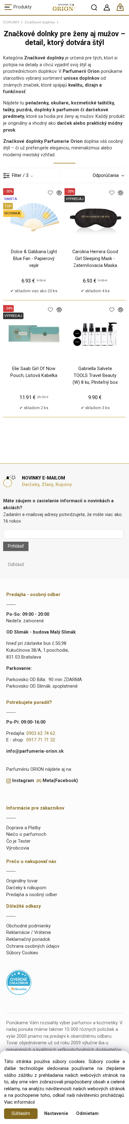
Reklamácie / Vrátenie (28, 932)
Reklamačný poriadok (28, 939)
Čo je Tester (18, 841)
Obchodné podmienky (28, 926)
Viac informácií (19, 1102)
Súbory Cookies (22, 953)
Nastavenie (56, 1113)
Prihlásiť (16, 546)
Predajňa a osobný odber (31, 894)
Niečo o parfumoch (26, 834)
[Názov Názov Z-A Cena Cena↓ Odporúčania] (107, 175)
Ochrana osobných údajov (32, 946)
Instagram (23, 780)
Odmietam (87, 1113)
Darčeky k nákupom (26, 888)
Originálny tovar (22, 881)
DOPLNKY (11, 22)
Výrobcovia (17, 848)
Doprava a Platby (23, 827)
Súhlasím (21, 1113)
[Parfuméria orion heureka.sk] (18, 982)
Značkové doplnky (39, 22)
